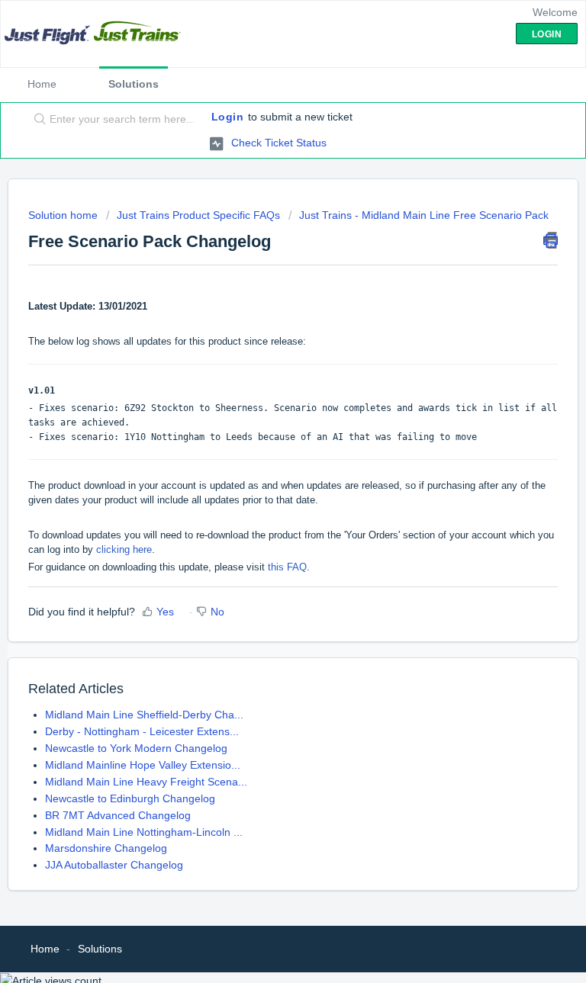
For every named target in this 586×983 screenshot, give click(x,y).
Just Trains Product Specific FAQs (198, 215)
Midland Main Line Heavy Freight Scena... (146, 782)
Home (41, 84)
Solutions (133, 84)
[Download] (265, 484)
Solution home (64, 215)
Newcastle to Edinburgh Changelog (130, 798)
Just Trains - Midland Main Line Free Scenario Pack (424, 215)
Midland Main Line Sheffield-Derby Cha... (144, 714)
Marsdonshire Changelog (106, 848)
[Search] (36, 119)
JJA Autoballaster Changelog (114, 865)
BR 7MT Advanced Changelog (118, 815)
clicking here (124, 549)
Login (227, 117)
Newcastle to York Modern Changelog (136, 748)
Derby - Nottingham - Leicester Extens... (142, 731)
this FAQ (287, 567)
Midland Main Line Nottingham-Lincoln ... (144, 832)
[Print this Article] (550, 240)
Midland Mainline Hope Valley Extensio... (142, 765)
